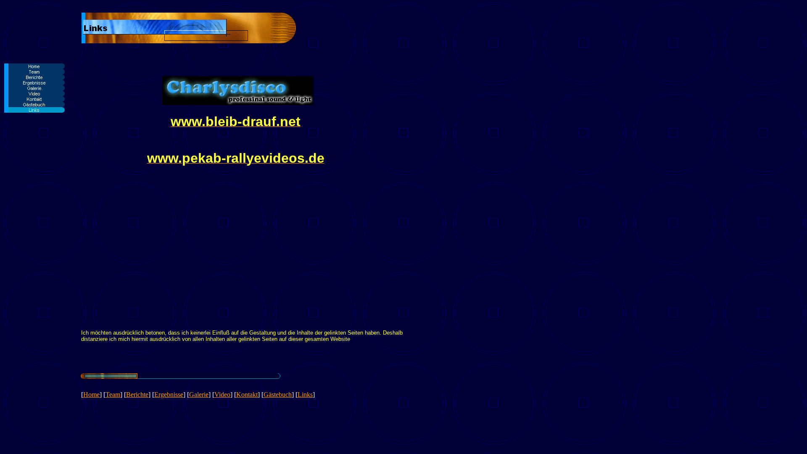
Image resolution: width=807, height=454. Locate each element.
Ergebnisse (168, 394)
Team (112, 394)
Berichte (137, 394)
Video (222, 394)
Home (91, 394)
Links (305, 394)
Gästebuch (278, 394)
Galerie (198, 394)
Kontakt (247, 394)
